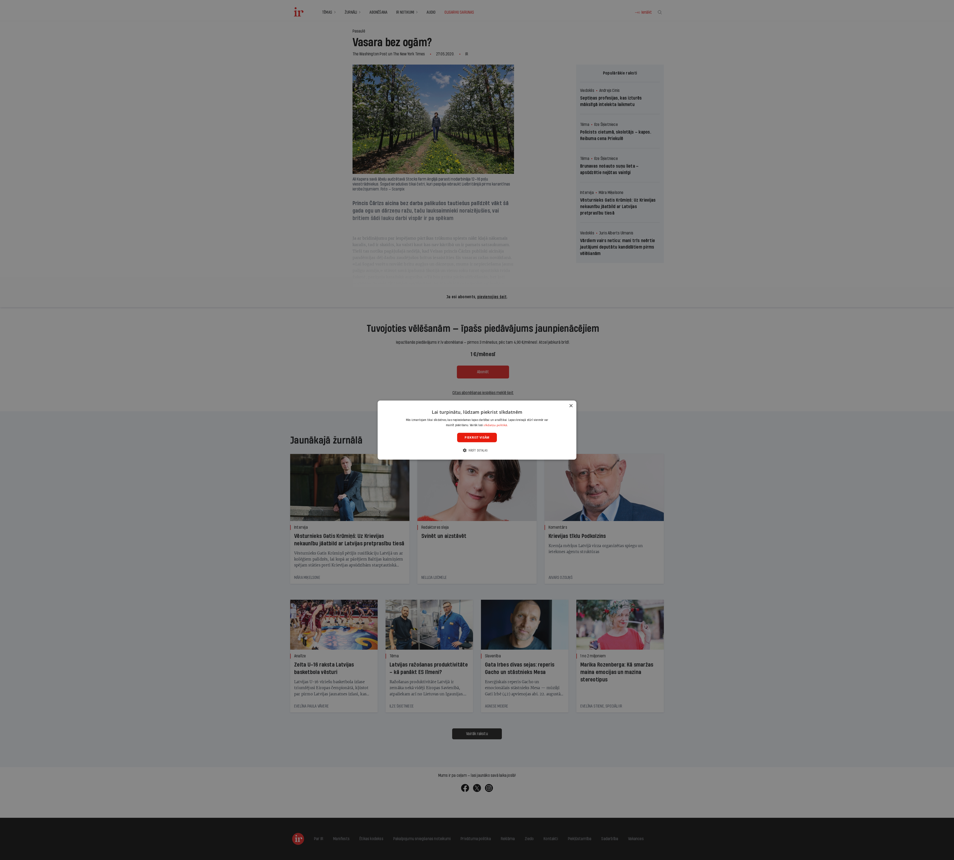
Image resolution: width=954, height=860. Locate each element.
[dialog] (477, 429)
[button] (477, 450)
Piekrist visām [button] (477, 437)
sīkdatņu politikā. (495, 425)
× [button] (571, 406)
